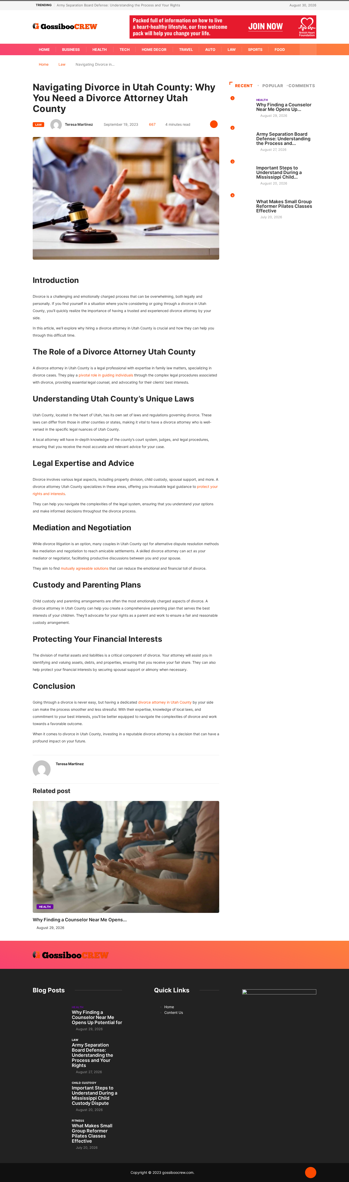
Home (44, 49)
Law (232, 49)
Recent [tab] (244, 85)
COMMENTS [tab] (301, 85)
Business (71, 49)
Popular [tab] (272, 85)
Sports (255, 49)
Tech (125, 49)
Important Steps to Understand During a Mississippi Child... (279, 172)
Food (280, 49)
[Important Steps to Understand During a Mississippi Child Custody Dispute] (50, 1093)
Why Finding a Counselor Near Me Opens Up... (283, 107)
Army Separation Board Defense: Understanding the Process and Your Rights (118, 5)
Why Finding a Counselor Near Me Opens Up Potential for (97, 1017)
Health (99, 49)
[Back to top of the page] (310, 1173)
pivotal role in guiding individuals (106, 375)
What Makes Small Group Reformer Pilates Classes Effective (284, 206)
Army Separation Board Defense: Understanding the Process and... (283, 138)
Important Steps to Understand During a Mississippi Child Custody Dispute (94, 1095)
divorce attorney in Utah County (165, 702)
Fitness (262, 197)
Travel (186, 49)
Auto (210, 49)
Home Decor (154, 49)
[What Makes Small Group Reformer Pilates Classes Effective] (50, 1131)
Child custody (268, 163)
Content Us (173, 1012)
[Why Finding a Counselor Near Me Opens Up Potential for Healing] (50, 1017)
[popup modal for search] (308, 49)
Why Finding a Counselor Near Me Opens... (80, 919)
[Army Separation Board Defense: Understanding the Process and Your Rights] (50, 1050)
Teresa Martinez (79, 124)
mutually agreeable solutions (84, 568)
